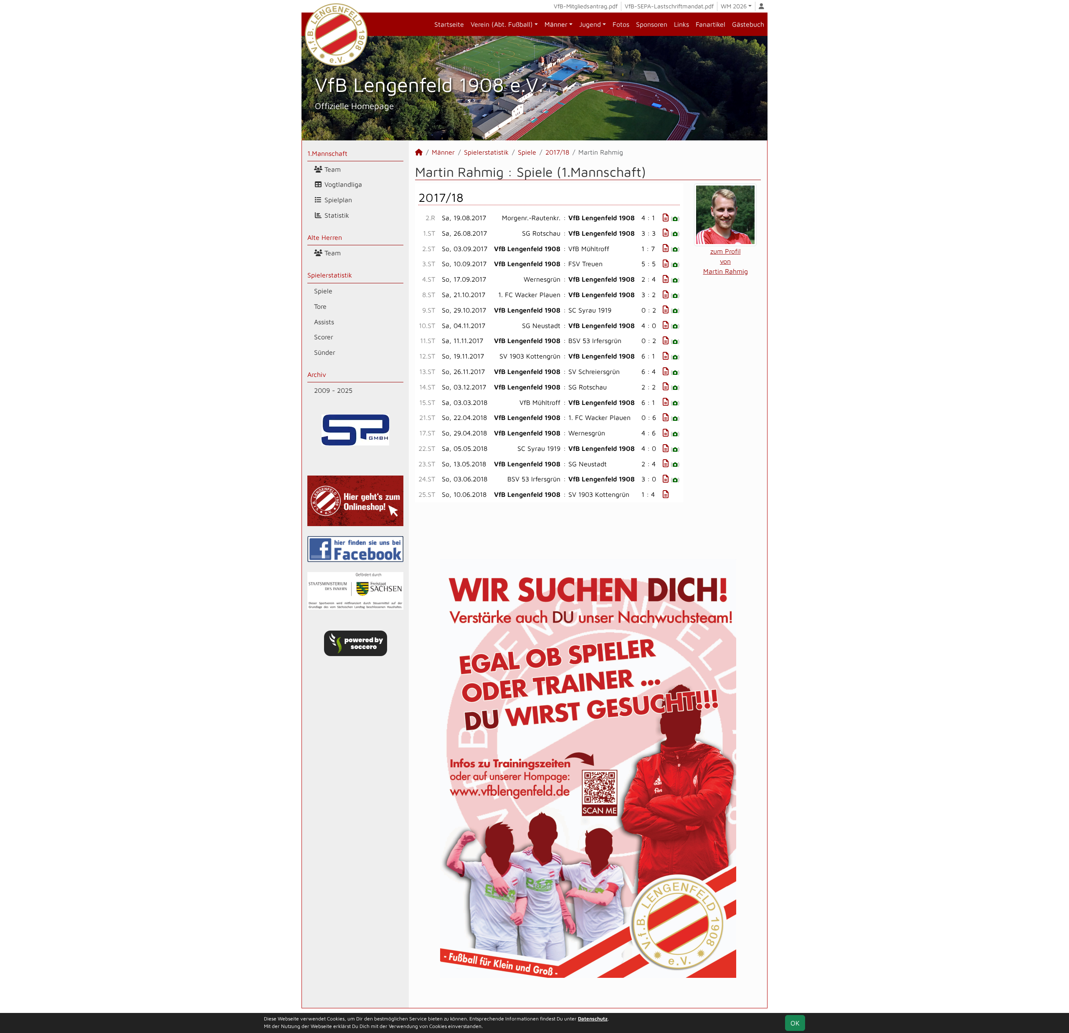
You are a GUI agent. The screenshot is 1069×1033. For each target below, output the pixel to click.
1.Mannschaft (327, 153)
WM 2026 (734, 6)
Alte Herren (324, 237)
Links (681, 24)
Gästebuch (748, 24)
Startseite (449, 24)
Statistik (335, 215)
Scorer (323, 337)
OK (795, 1023)
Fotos (621, 24)
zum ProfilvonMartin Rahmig (725, 261)
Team (331, 169)
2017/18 (557, 152)
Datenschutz (593, 1018)
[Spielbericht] (666, 217)
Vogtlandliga (342, 184)
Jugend (590, 24)
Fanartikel (710, 24)
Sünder (324, 352)
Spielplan (337, 200)
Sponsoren (651, 24)
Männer (556, 24)
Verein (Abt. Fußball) (502, 24)
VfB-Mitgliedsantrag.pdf (586, 6)
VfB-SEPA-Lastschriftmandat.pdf (669, 6)
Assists (324, 322)
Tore (320, 306)
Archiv (316, 374)
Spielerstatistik (329, 275)
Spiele (323, 291)
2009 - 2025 (333, 390)
